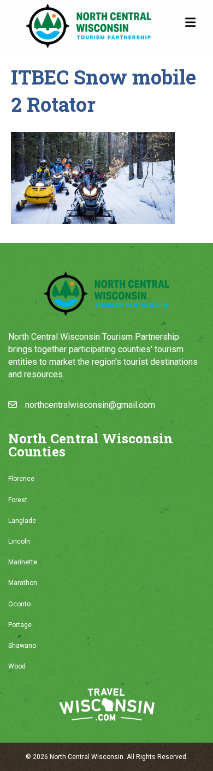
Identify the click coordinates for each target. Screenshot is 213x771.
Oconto (19, 604)
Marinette (22, 562)
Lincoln (19, 541)
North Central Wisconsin (86, 757)
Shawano (22, 645)
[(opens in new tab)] (107, 704)
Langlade (22, 521)
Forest (17, 500)
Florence (21, 479)
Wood (17, 666)
